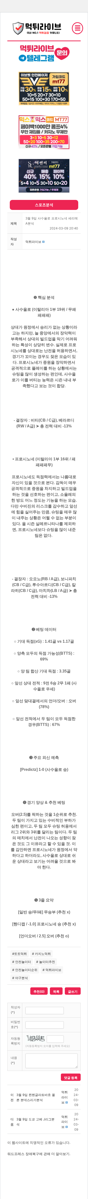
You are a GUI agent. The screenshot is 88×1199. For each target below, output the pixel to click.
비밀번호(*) (15, 1024)
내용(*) (14, 1060)
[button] (33, 242)
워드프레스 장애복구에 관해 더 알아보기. (38, 1154)
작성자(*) (15, 1009)
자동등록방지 (15, 1040)
